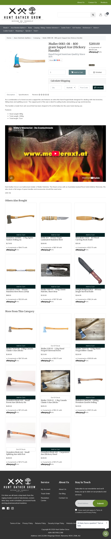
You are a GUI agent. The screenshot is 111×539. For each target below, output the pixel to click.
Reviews (35, 95)
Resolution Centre (45, 499)
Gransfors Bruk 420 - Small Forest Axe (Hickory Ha (18, 401)
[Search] (93, 14)
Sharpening (19, 31)
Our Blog (62, 493)
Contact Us (92, 2)
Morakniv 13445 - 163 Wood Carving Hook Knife (87, 239)
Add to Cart (78, 72)
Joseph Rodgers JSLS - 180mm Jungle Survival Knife (88, 291)
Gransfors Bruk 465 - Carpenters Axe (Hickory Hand (55, 453)
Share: (51, 60)
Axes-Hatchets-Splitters (18, 28)
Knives (96, 28)
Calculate (99, 87)
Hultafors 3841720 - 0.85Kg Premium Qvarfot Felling (87, 401)
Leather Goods (7, 31)
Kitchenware (86, 28)
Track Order (45, 493)
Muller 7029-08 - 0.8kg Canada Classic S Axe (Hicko (19, 350)
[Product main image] (25, 62)
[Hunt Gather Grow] (22, 15)
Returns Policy (40, 523)
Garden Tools (65, 28)
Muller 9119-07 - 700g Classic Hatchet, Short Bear (53, 291)
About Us (80, 2)
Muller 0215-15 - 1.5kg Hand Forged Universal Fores (52, 350)
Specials (27, 31)
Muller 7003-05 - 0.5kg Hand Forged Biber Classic (88, 350)
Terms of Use (15, 523)
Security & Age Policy (56, 523)
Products (104, 2)
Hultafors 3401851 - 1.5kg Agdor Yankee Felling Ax (19, 239)
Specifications (24, 95)
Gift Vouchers (76, 28)
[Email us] (4, 508)
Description (11, 95)
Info (100, 52)
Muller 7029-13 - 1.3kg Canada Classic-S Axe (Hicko (54, 401)
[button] (97, 72)
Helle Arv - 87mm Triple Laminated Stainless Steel (52, 239)
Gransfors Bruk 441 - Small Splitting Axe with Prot (17, 453)
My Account (45, 489)
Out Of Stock (55, 346)
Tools (35, 31)
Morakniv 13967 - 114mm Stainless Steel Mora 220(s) (17, 291)
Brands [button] (5, 28)
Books (30, 28)
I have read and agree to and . (88, 511)
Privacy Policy (91, 512)
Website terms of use (74, 523)
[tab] (11, 95)
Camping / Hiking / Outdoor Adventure (46, 28)
